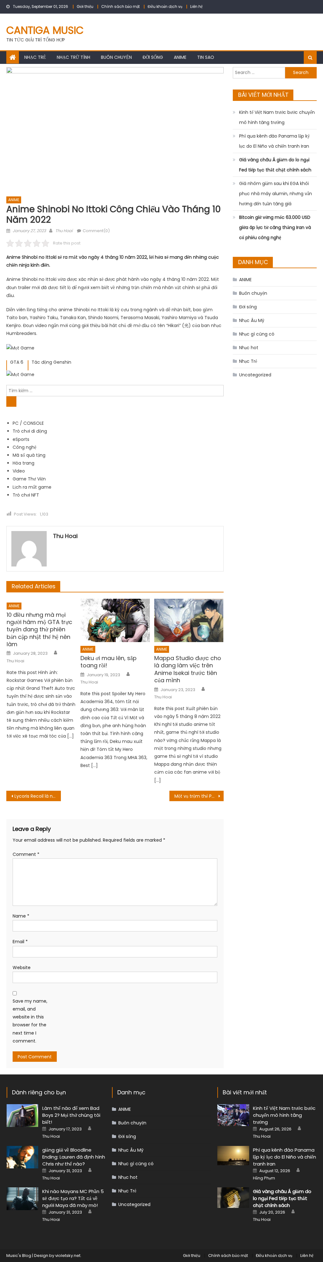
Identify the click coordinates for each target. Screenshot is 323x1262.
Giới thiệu (85, 6)
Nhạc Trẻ (35, 57)
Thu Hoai (64, 231)
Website (22, 967)
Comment (26, 854)
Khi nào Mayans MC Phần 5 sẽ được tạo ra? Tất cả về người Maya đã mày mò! (73, 1198)
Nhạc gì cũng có (256, 334)
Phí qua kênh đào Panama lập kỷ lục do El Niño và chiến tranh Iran (274, 141)
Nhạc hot (248, 347)
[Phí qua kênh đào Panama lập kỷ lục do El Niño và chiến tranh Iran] (233, 1155)
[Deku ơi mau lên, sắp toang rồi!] (115, 620)
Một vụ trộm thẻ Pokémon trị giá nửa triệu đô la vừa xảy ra (199, 796)
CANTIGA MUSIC (45, 30)
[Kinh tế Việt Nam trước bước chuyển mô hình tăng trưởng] (233, 1115)
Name (21, 916)
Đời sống (153, 57)
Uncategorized (255, 375)
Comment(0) (96, 231)
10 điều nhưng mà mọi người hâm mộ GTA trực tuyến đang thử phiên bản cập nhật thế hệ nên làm (39, 629)
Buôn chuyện (116, 57)
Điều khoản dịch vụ (165, 6)
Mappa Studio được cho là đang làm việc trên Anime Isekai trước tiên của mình (187, 669)
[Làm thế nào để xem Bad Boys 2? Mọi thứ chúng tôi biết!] (22, 1115)
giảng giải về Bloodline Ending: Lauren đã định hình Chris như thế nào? (73, 1157)
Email (20, 941)
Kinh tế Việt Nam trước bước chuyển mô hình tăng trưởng (277, 117)
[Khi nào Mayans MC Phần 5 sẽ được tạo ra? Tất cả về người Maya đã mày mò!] (22, 1198)
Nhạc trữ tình (73, 57)
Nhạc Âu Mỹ (251, 320)
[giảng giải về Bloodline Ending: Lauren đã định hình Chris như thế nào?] (22, 1157)
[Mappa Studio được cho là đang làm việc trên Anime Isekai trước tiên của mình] (189, 620)
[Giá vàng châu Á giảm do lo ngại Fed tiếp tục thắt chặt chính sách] (233, 1197)
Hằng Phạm (264, 1178)
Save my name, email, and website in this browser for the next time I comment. (30, 1021)
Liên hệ (196, 6)
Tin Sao (205, 57)
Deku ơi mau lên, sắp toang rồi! (108, 661)
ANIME (180, 57)
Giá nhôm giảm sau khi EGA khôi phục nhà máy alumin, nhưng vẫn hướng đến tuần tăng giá (275, 193)
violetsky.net (67, 1256)
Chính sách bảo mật (120, 6)
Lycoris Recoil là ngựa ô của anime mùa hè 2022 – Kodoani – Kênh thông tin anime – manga (38, 796)
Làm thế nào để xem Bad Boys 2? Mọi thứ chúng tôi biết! (71, 1115)
